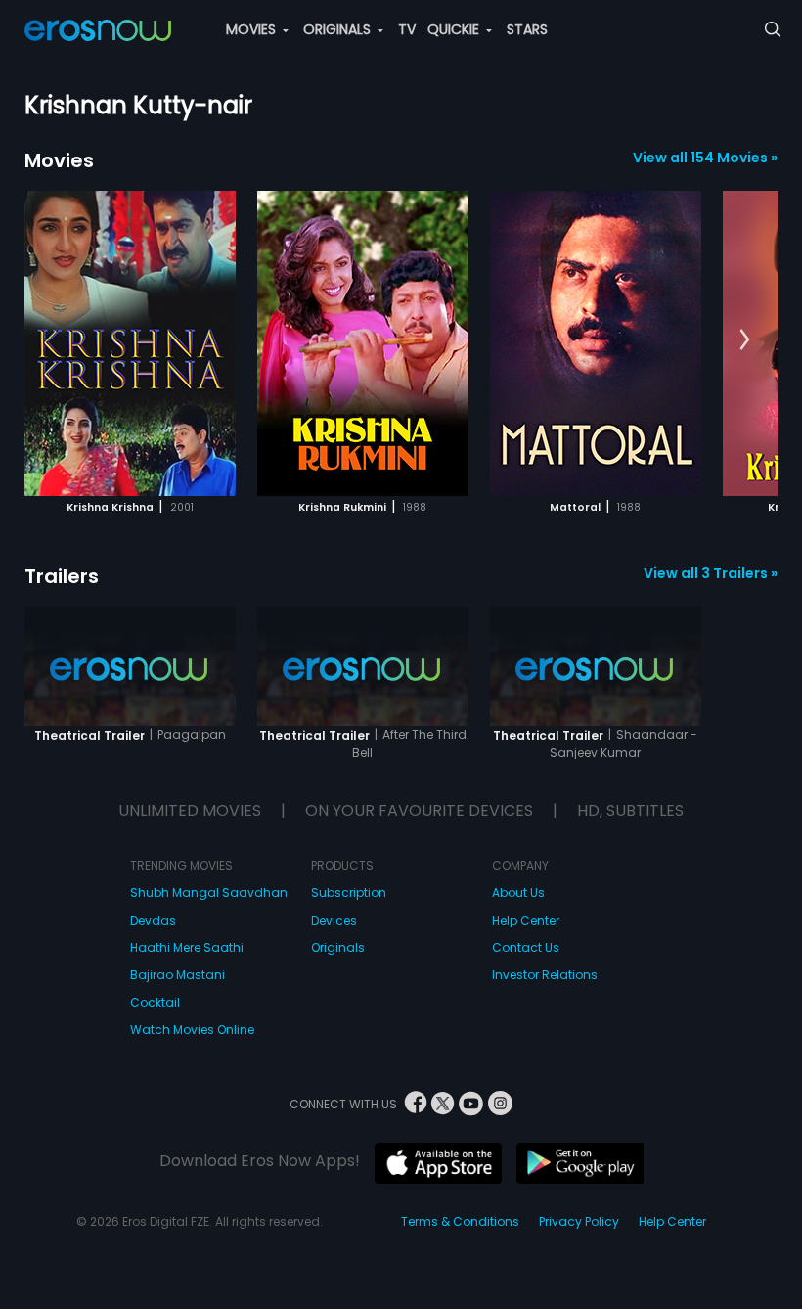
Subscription (348, 892)
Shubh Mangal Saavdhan (209, 892)
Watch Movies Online (192, 1029)
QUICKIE (455, 29)
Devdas (153, 920)
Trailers (61, 576)
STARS (527, 29)
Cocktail (155, 1002)
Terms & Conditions (460, 1221)
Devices (334, 920)
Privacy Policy (579, 1221)
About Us (518, 892)
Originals (338, 947)
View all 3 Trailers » (711, 573)
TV (407, 29)
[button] (745, 340)
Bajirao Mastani (177, 975)
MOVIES (253, 29)
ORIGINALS (339, 29)
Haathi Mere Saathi (187, 947)
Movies (59, 160)
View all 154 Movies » (705, 157)
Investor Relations (545, 975)
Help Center (525, 920)
